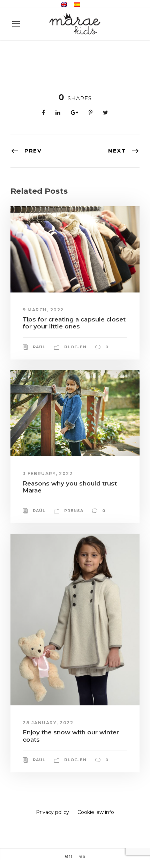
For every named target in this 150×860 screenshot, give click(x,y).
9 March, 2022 (43, 309)
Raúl (39, 346)
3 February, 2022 (48, 473)
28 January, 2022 (48, 722)
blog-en (75, 346)
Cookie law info (95, 812)
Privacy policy (52, 812)
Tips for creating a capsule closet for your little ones (74, 323)
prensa (73, 510)
